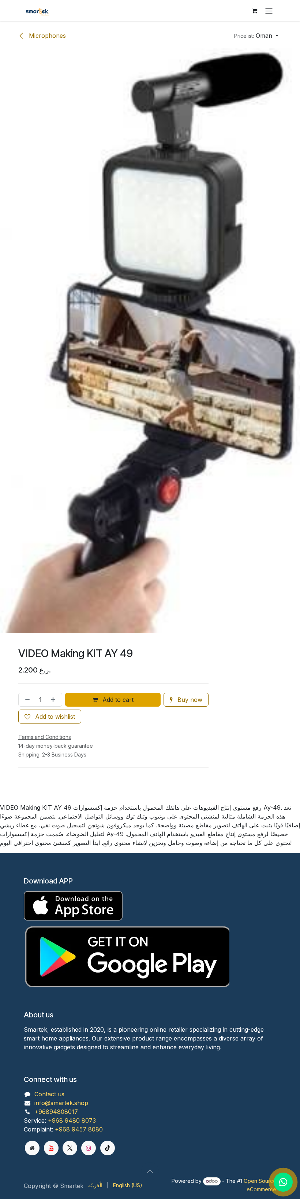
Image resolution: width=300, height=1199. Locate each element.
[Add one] (54, 699)
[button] (256, 36)
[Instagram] (88, 1148)
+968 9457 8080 (79, 1129)
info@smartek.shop (61, 1103)
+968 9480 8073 (72, 1120)
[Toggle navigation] (269, 10)
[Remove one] (26, 699)
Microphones (46, 35)
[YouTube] (51, 1148)
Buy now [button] (189, 699)
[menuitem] (95, 1185)
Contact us (49, 1094)
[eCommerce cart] (254, 10)
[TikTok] (107, 1148)
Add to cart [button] (117, 699)
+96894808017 (56, 1111)
